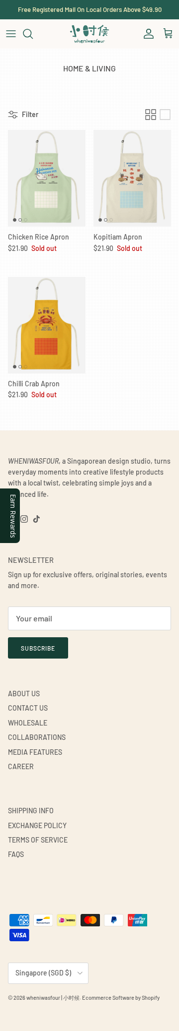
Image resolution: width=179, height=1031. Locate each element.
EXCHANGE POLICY (37, 825)
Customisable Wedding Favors (89, 13)
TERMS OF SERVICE (38, 840)
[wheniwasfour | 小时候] (89, 33)
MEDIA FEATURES (35, 752)
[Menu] (11, 34)
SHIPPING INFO (31, 810)
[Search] (33, 34)
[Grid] (151, 115)
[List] (165, 115)
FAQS (16, 854)
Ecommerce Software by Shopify (121, 997)
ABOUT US (24, 693)
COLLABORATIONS (37, 737)
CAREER (21, 766)
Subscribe (38, 648)
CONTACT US (28, 708)
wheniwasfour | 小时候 (53, 997)
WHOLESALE (27, 723)
